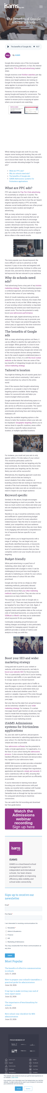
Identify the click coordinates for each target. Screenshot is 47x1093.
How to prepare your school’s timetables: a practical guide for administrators (23, 982)
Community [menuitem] (11, 1066)
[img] (34, 46)
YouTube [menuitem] (35, 1069)
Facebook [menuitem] (35, 1063)
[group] (23, 46)
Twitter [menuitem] (35, 1059)
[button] (8, 47)
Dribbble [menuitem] (35, 1072)
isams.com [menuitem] (11, 1059)
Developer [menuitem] (11, 1069)
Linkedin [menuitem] (35, 1066)
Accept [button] (19, 1088)
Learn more (14, 1077)
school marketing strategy (15, 366)
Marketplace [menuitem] (12, 1072)
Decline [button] (28, 1088)
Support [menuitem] (10, 1063)
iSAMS (17, 55)
